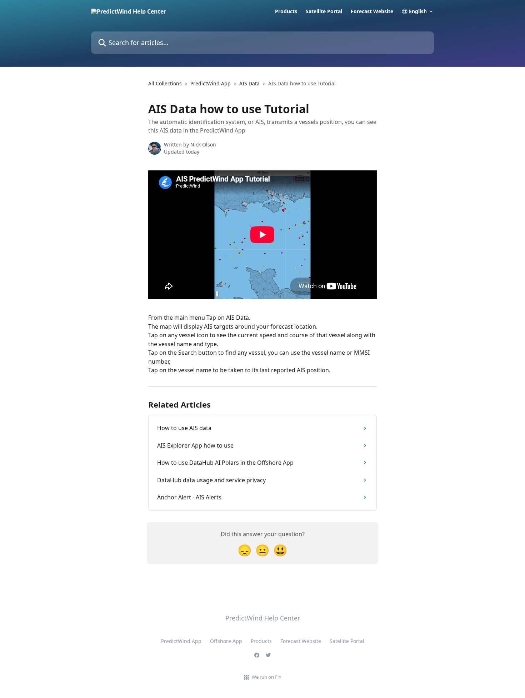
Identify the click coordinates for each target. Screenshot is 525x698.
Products (286, 11)
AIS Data (249, 83)
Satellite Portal (324, 11)
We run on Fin (266, 677)
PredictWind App (210, 83)
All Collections (165, 83)
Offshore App (226, 641)
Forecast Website (372, 11)
